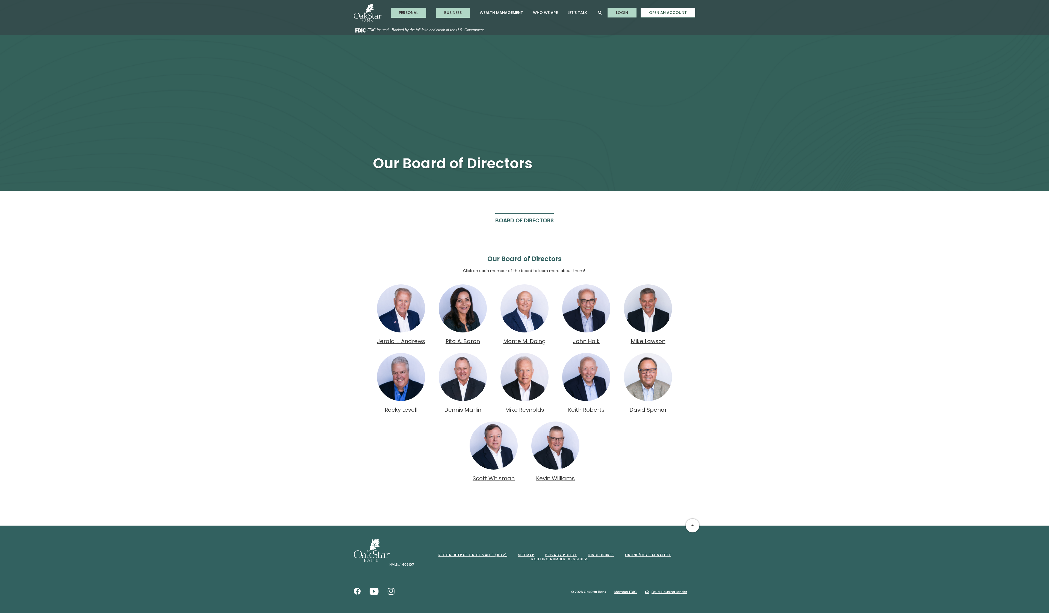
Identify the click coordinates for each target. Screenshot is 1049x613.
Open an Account (668, 12)
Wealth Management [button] (501, 12)
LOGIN (626, 12)
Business (453, 12)
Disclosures (601, 555)
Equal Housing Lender (669, 592)
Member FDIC (625, 592)
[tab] (524, 220)
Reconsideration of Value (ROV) (472, 555)
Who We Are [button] (545, 12)
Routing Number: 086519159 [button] (560, 559)
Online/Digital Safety (648, 555)
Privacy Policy (561, 555)
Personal (408, 12)
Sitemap (526, 555)
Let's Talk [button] (577, 12)
